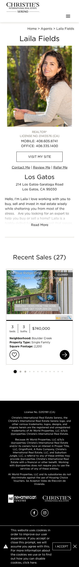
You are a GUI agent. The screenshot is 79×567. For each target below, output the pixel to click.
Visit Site (39, 157)
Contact (21, 167)
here (33, 562)
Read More (39, 225)
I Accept (61, 546)
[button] (75, 546)
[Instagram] (44, 515)
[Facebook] (34, 515)
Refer (60, 167)
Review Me (41, 167)
